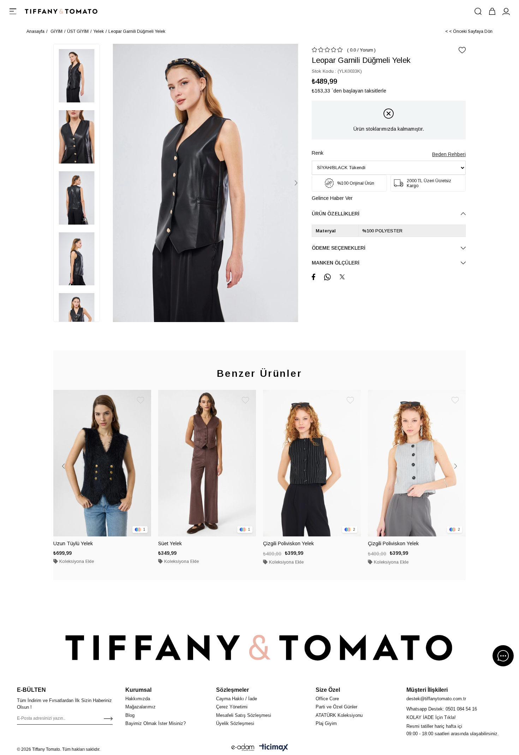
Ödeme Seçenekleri (338, 248)
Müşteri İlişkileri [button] (427, 690)
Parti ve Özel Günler (336, 706)
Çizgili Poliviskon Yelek (288, 543)
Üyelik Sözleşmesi (235, 723)
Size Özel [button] (328, 690)
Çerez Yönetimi (231, 706)
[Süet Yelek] (207, 463)
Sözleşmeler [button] (232, 690)
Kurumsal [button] (138, 690)
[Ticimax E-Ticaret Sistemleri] (273, 747)
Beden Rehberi (449, 154)
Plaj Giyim (326, 723)
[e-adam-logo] (243, 747)
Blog (130, 715)
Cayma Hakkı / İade (236, 698)
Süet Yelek (170, 543)
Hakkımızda (137, 698)
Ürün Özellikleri (335, 213)
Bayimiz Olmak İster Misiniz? (155, 723)
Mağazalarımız (140, 706)
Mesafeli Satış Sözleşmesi (243, 715)
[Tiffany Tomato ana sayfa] (259, 647)
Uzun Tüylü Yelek (73, 543)
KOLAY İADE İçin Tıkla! (431, 717)
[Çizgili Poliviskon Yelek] (312, 463)
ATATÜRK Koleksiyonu (339, 715)
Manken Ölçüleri (335, 263)
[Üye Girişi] (506, 11)
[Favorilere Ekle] (462, 50)
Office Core (327, 698)
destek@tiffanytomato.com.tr (436, 698)
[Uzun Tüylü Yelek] (102, 463)
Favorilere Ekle (140, 400)
